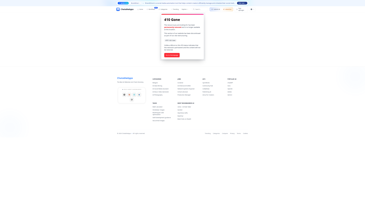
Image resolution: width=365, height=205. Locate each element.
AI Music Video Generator (161, 92)
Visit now (242, 3)
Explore (184, 9)
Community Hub (208, 86)
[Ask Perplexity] (134, 95)
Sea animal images (159, 120)
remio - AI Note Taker (184, 107)
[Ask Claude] (129, 95)
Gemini (230, 95)
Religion (155, 83)
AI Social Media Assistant (161, 89)
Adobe (230, 92)
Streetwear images (159, 110)
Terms (239, 133)
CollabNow (206, 89)
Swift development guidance (162, 117)
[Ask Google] (139, 95)
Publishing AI (207, 92)
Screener (180, 83)
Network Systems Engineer (186, 89)
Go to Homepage (172, 55)
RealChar (180, 116)
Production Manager (184, 95)
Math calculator (158, 107)
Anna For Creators (208, 95)
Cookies (245, 133)
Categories (216, 133)
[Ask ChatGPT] (124, 95)
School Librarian (183, 92)
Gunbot (180, 110)
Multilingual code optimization (158, 113)
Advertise (228, 9)
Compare (225, 133)
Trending (208, 133)
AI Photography (157, 95)
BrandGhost (135, 3)
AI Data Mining (157, 86)
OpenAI (230, 89)
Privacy (232, 133)
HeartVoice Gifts (183, 113)
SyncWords (206, 83)
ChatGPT (230, 83)
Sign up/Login (241, 9)
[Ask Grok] (132, 100)
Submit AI (217, 9)
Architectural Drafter (184, 86)
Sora (229, 86)
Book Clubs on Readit (184, 119)
